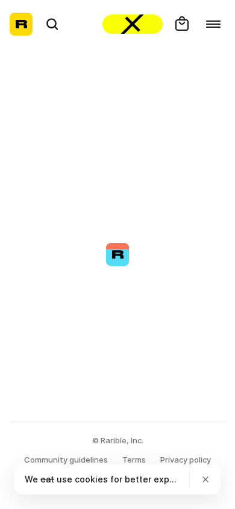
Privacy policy (185, 459)
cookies (91, 479)
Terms (134, 459)
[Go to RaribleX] (132, 24)
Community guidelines (66, 459)
